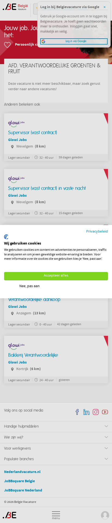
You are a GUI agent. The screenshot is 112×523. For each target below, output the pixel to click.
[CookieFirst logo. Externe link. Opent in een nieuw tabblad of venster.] (6, 236)
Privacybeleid (97, 231)
